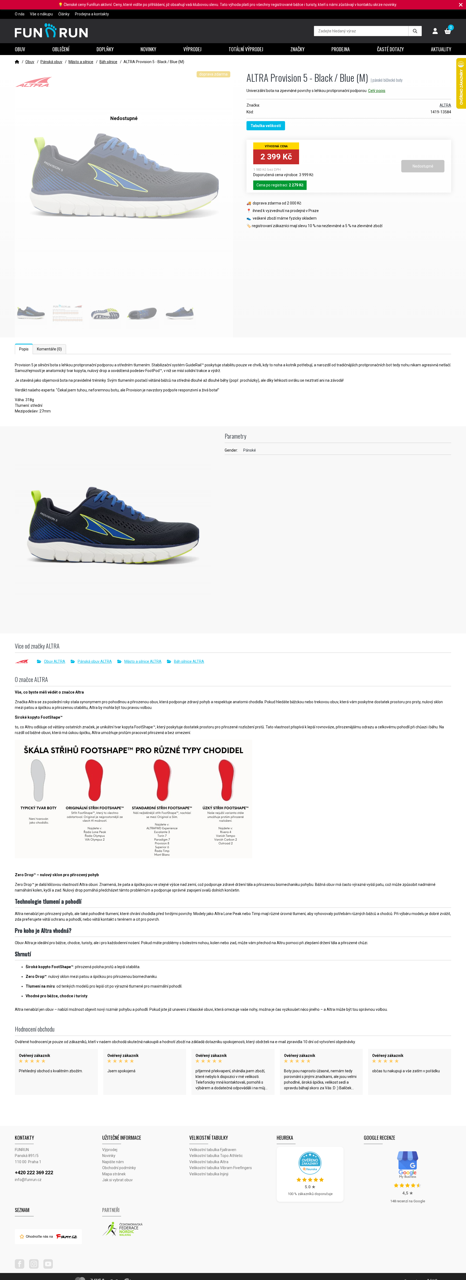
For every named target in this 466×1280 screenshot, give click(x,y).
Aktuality (441, 49)
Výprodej (192, 49)
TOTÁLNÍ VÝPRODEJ (246, 49)
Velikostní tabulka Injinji (208, 1174)
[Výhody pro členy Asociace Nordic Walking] (146, 1229)
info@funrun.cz (28, 1179)
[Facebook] (21, 1267)
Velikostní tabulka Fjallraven (212, 1150)
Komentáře (49, 349)
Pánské (249, 450)
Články (64, 14)
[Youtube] (50, 1267)
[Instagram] (36, 1267)
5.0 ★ (310, 1187)
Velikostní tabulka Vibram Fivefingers (220, 1168)
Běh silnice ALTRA (189, 661)
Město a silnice (80, 62)
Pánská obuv (51, 62)
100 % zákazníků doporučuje (310, 1194)
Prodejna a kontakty (92, 14)
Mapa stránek (114, 1174)
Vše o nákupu (41, 14)
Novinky (148, 49)
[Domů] (17, 62)
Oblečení (60, 49)
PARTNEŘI (110, 1209)
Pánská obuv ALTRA (95, 661)
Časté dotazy (390, 49)
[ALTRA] (26, 661)
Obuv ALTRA (54, 661)
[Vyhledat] (415, 31)
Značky (297, 49)
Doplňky (105, 49)
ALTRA (445, 105)
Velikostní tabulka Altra (208, 1162)
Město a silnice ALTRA (143, 661)
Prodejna (340, 49)
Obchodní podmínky (119, 1168)
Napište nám (113, 1162)
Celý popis (376, 90)
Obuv (20, 49)
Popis (24, 349)
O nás (20, 14)
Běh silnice (108, 62)
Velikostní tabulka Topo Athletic (216, 1155)
